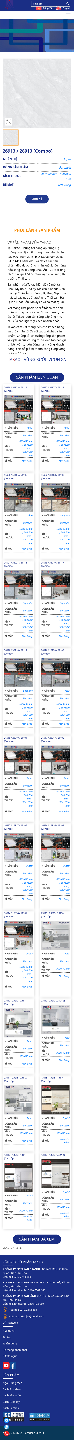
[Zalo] (15, 1427)
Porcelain (65, 167)
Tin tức (7, 1337)
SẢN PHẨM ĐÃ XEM (37, 1239)
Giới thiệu (9, 1331)
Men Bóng (64, 185)
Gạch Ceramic (11, 1408)
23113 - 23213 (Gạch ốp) (53, 1000)
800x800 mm (28, 446)
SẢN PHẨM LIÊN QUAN (37, 377)
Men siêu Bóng (65, 1140)
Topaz (67, 159)
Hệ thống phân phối (15, 1350)
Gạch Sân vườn (12, 1395)
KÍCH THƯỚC (12, 176)
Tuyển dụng (10, 1343)
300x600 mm (63, 968)
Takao (30, 427)
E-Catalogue (10, 1356)
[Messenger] (15, 1420)
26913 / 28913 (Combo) (53, 35)
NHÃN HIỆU (11, 159)
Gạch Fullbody (11, 1401)
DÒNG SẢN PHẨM (15, 167)
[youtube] (6, 1365)
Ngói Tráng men (12, 1383)
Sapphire (65, 515)
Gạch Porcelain (28, 35)
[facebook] (13, 1365)
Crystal (29, 865)
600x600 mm (49, 174)
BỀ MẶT (8, 185)
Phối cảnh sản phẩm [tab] (37, 230)
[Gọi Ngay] (15, 1433)
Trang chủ (10, 35)
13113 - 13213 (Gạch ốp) (53, 1154)
